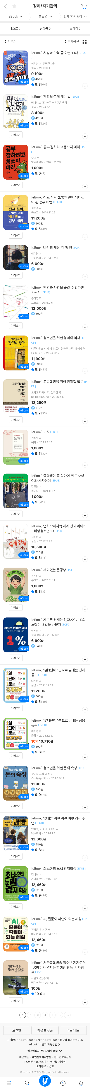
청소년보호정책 (62, 1057)
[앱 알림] (81, 1083)
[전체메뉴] (8, 1083)
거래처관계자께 (57, 1061)
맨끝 (67, 1015)
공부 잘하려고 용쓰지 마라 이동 (45, 166)
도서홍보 (41, 1066)
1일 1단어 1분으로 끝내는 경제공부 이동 (45, 689)
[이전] (5, 6)
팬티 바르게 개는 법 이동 (45, 116)
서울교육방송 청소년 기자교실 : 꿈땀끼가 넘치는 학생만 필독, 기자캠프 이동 (45, 982)
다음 (60, 1015)
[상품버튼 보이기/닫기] (84, 86)
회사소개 (41, 1061)
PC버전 (28, 1061)
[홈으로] (45, 1083)
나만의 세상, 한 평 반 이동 (45, 261)
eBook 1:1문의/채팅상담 (43, 1044)
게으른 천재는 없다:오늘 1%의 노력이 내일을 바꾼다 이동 (45, 639)
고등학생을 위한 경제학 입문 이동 (45, 401)
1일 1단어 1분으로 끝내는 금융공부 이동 (45, 738)
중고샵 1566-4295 (71, 1040)
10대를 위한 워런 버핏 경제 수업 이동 (45, 838)
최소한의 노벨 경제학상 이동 (45, 888)
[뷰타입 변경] (85, 41)
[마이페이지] (62, 1083)
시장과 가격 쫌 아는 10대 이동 (45, 69)
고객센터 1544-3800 (20, 1040)
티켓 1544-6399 (46, 1040)
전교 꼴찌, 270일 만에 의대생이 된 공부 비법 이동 (45, 217)
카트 (84, 6)
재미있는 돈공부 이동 (45, 589)
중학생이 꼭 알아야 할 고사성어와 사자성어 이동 (45, 495)
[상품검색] (26, 1083)
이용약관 (24, 1057)
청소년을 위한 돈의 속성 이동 (45, 787)
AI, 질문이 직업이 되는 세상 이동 (45, 935)
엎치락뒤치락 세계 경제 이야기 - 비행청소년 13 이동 (45, 542)
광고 (51, 1066)
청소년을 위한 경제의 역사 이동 (45, 354)
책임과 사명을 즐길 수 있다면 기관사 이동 (45, 307)
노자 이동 (45, 448)
